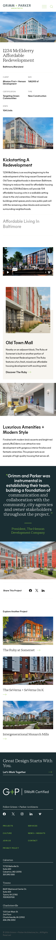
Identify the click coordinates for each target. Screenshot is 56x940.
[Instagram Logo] (22, 813)
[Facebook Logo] (4, 813)
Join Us (7, 840)
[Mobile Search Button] (51, 6)
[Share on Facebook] (30, 590)
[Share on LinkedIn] (43, 590)
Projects (8, 826)
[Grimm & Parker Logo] (17, 6)
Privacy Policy (11, 848)
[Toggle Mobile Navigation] (44, 6)
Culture (7, 833)
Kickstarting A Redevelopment (17, 162)
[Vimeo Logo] (39, 813)
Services (32, 826)
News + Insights (36, 833)
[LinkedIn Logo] (31, 813)
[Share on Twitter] (36, 590)
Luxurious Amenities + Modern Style (23, 429)
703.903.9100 (9, 897)
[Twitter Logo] (13, 813)
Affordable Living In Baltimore (21, 223)
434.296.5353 (9, 920)
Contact (32, 840)
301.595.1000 (9, 874)
